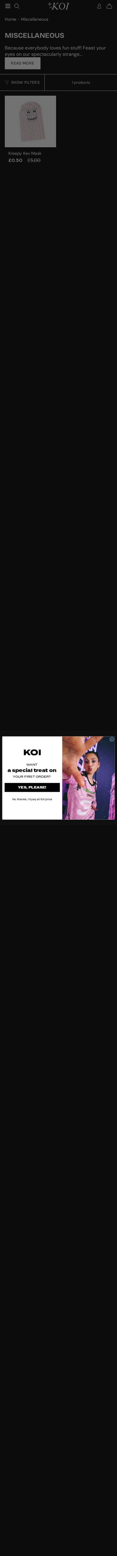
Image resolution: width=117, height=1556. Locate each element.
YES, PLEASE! (32, 787)
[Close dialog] (112, 739)
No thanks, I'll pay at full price (32, 799)
